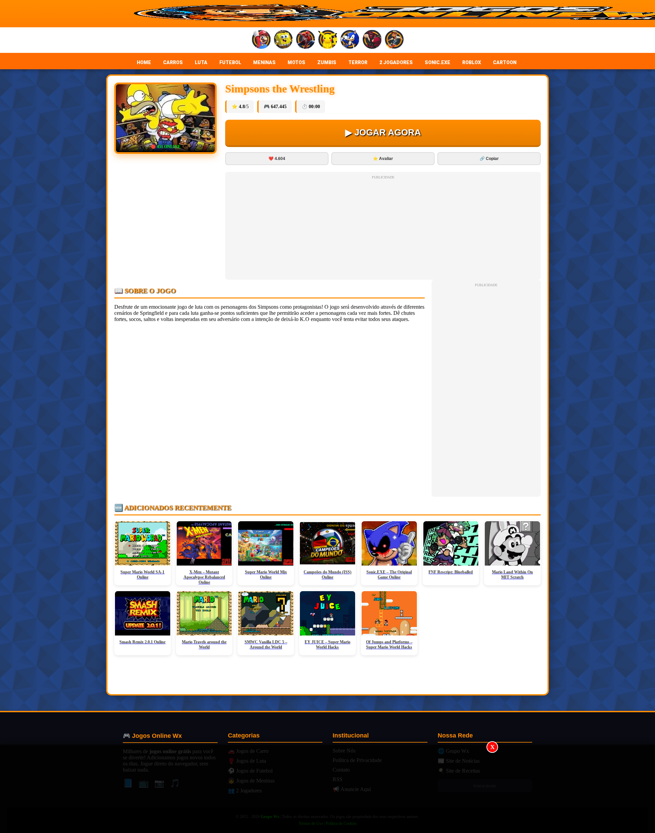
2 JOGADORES (396, 62)
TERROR (357, 62)
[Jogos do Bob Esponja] (283, 40)
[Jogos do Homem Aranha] (305, 40)
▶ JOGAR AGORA (383, 132)
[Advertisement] (327, 789)
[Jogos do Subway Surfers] (394, 40)
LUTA (201, 62)
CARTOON (504, 62)
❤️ (276, 158)
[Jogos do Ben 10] (372, 40)
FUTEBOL (230, 62)
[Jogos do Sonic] (349, 40)
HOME (144, 62)
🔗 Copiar (489, 158)
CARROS (173, 62)
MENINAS (264, 62)
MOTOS (296, 62)
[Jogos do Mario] (261, 40)
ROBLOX (471, 62)
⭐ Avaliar (383, 158)
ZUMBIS (326, 62)
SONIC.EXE (437, 62)
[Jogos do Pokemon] (327, 40)
